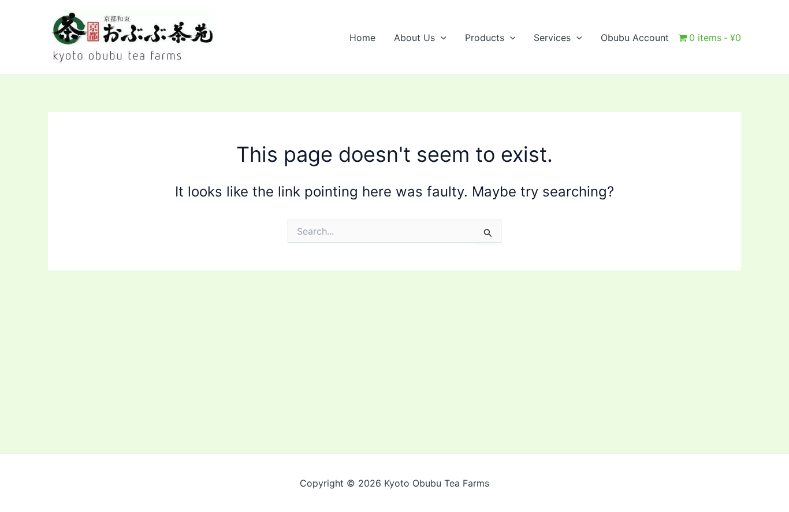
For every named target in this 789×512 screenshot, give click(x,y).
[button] (440, 37)
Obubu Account (635, 37)
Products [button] (484, 37)
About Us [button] (414, 37)
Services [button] (552, 37)
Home (362, 37)
